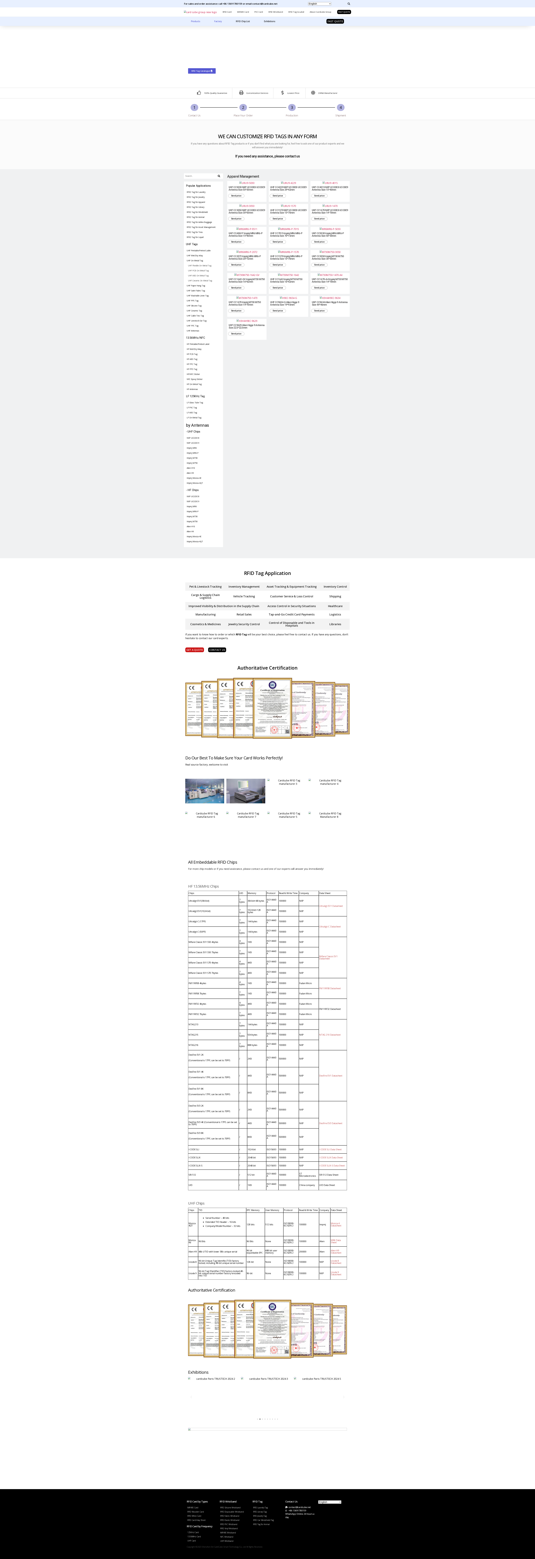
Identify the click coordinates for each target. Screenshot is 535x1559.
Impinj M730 (192, 458)
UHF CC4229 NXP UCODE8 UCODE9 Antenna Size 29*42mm (288, 188)
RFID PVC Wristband (228, 1524)
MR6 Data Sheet (336, 1241)
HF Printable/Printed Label (198, 344)
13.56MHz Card (194, 1536)
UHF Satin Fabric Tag (196, 290)
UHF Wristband (226, 1541)
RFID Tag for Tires (195, 232)
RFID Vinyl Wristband (229, 1528)
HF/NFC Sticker (193, 374)
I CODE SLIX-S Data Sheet (332, 1165)
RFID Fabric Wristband (229, 1516)
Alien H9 (190, 473)
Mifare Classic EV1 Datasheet (328, 957)
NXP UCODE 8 (193, 438)
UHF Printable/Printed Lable (199, 250)
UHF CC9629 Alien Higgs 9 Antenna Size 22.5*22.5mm (246, 326)
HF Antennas (192, 389)
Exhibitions (269, 21)
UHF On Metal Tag (195, 260)
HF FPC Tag (192, 364)
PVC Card (258, 12)
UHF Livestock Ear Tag (196, 320)
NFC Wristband (226, 1536)
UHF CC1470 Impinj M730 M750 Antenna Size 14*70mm (245, 303)
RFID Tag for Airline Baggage (199, 222)
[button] (348, 3)
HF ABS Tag (192, 359)
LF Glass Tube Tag (195, 402)
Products (195, 21)
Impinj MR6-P (193, 453)
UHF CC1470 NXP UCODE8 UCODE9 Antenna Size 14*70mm (330, 211)
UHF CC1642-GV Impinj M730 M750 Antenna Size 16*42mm (247, 280)
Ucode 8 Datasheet (336, 1262)
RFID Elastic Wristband (229, 1520)
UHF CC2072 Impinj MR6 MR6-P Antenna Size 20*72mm (245, 257)
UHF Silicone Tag (194, 305)
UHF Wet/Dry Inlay (195, 255)
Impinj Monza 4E (194, 478)
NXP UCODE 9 (193, 443)
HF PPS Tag (192, 369)
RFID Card (227, 12)
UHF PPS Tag (192, 300)
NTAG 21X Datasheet (330, 1034)
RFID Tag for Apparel (196, 202)
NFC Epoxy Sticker (194, 379)
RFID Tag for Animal (195, 217)
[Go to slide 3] (262, 1419)
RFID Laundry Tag (260, 1507)
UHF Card (191, 1540)
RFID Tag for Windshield (197, 212)
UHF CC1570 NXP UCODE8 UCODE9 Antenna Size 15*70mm (288, 211)
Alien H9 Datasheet (336, 1251)
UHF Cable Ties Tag (195, 315)
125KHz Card (193, 1532)
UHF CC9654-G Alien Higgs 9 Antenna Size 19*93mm (284, 303)
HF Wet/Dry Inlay (194, 349)
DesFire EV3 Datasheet (330, 1123)
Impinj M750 (192, 463)
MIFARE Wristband (228, 1532)
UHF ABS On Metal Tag (198, 275)
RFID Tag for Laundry (196, 192)
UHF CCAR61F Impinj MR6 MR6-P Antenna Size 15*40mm (245, 234)
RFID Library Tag (260, 1511)
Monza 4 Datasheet (336, 1224)
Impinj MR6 (192, 448)
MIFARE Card (243, 12)
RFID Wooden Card (195, 1511)
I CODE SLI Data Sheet (330, 1149)
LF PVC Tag (192, 407)
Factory (218, 21)
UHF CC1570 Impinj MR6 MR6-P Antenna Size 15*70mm (286, 257)
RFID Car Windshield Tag (263, 1520)
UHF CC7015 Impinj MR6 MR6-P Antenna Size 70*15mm (286, 234)
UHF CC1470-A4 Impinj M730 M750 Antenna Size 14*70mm (330, 280)
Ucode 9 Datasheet (336, 1273)
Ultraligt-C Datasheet (330, 926)
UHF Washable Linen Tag (198, 295)
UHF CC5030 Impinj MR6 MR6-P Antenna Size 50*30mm (328, 234)
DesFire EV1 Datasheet (330, 1075)
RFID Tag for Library (195, 207)
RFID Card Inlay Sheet (196, 1520)
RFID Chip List (243, 21)
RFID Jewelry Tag (260, 1516)
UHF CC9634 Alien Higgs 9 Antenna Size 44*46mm (330, 303)
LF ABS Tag (192, 412)
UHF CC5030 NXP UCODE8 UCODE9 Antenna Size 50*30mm (247, 188)
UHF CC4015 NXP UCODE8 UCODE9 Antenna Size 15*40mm (330, 188)
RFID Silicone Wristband (230, 1507)
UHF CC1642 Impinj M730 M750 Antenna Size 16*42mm (286, 280)
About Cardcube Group (320, 12)
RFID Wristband (275, 12)
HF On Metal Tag (194, 384)
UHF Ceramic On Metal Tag (200, 280)
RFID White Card (194, 1516)
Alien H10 (191, 468)
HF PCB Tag (192, 354)
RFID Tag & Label (296, 12)
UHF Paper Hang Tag (196, 285)
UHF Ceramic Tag (194, 310)
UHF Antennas (193, 330)
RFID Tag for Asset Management (201, 227)
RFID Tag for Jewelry (196, 197)
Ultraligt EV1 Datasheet (331, 906)
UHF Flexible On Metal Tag (199, 265)
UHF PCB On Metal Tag (198, 270)
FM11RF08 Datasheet (330, 988)
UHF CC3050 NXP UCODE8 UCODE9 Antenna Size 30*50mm (247, 211)
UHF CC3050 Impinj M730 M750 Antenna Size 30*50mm (328, 257)
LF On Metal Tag (194, 417)
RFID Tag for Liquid (195, 237)
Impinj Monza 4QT (195, 483)
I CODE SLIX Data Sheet (331, 1157)
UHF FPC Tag (192, 325)
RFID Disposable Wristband (232, 1511)
